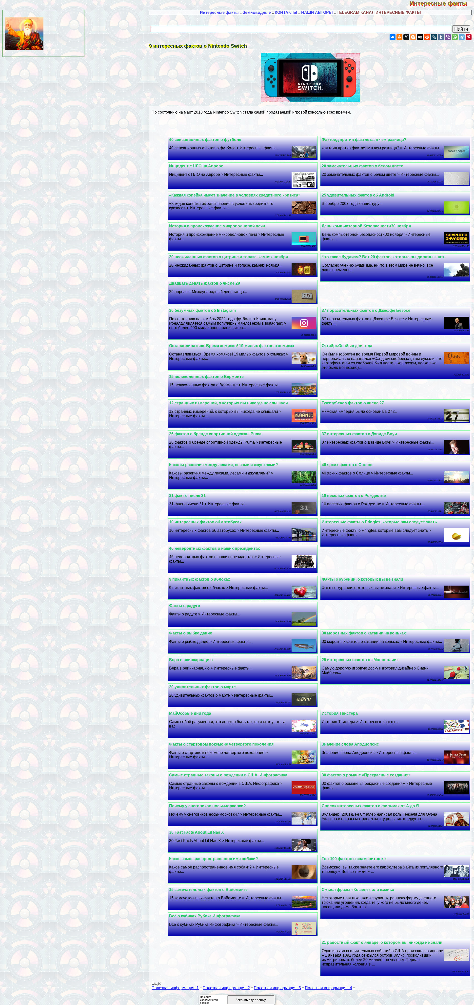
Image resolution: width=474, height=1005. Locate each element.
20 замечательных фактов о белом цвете (362, 166)
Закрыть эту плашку (251, 1000)
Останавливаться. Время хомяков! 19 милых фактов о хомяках (231, 346)
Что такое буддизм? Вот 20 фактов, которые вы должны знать (384, 257)
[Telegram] (462, 37)
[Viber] (448, 37)
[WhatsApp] (455, 37)
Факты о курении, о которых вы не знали (362, 579)
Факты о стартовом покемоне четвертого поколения (221, 744)
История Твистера (340, 713)
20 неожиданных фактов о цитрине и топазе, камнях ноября (228, 257)
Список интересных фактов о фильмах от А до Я (370, 806)
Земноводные (257, 12)
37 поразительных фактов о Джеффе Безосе (366, 310)
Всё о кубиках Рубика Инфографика (204, 916)
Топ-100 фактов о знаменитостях (354, 859)
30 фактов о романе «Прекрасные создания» (366, 775)
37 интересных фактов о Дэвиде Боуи (359, 434)
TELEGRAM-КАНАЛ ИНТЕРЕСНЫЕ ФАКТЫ (379, 12)
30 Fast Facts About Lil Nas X (196, 832)
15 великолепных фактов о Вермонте (206, 376)
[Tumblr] (441, 37)
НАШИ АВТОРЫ (317, 12)
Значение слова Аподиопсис (350, 744)
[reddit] (427, 37)
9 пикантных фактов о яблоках (199, 579)
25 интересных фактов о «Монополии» (360, 660)
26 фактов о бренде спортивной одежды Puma (215, 434)
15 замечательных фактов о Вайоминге (208, 889)
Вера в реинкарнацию (191, 660)
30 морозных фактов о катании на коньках (364, 633)
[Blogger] (413, 37)
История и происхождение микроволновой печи (217, 226)
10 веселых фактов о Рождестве (354, 495)
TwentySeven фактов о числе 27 (353, 403)
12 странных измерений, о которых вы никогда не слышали (228, 403)
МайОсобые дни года (190, 713)
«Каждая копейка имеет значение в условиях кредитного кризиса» (234, 195)
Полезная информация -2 (226, 988)
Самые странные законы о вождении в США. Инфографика (228, 775)
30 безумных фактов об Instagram (202, 310)
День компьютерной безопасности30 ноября (366, 226)
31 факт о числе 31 (187, 495)
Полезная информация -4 (328, 988)
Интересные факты (442, 3)
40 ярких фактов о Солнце (348, 465)
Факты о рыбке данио (190, 633)
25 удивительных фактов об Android (358, 195)
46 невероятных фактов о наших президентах (214, 548)
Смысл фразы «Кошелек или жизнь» (358, 889)
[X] (406, 37)
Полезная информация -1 (175, 988)
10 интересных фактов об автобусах (205, 522)
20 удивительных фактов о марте (202, 687)
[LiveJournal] (434, 37)
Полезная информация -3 (277, 988)
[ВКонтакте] (392, 37)
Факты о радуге (184, 606)
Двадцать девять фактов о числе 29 (204, 283)
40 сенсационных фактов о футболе (205, 140)
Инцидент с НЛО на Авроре (196, 166)
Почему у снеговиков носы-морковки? (207, 806)
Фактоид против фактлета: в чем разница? (364, 140)
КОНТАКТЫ (286, 12)
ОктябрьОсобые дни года (347, 346)
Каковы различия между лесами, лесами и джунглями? (223, 465)
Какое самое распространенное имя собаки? (213, 859)
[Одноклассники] (399, 37)
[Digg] (420, 37)
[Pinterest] (469, 37)
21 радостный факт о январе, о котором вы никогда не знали (382, 942)
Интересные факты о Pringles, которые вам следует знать (379, 522)
